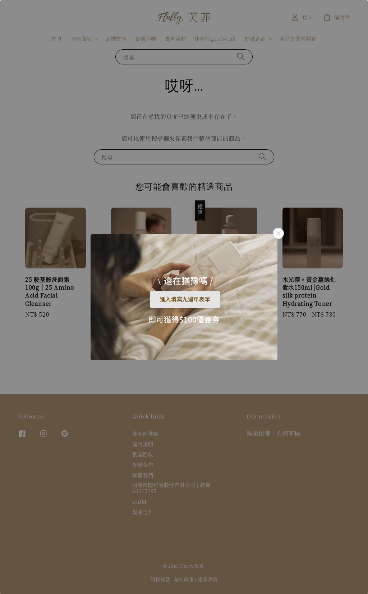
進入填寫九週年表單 (185, 299)
